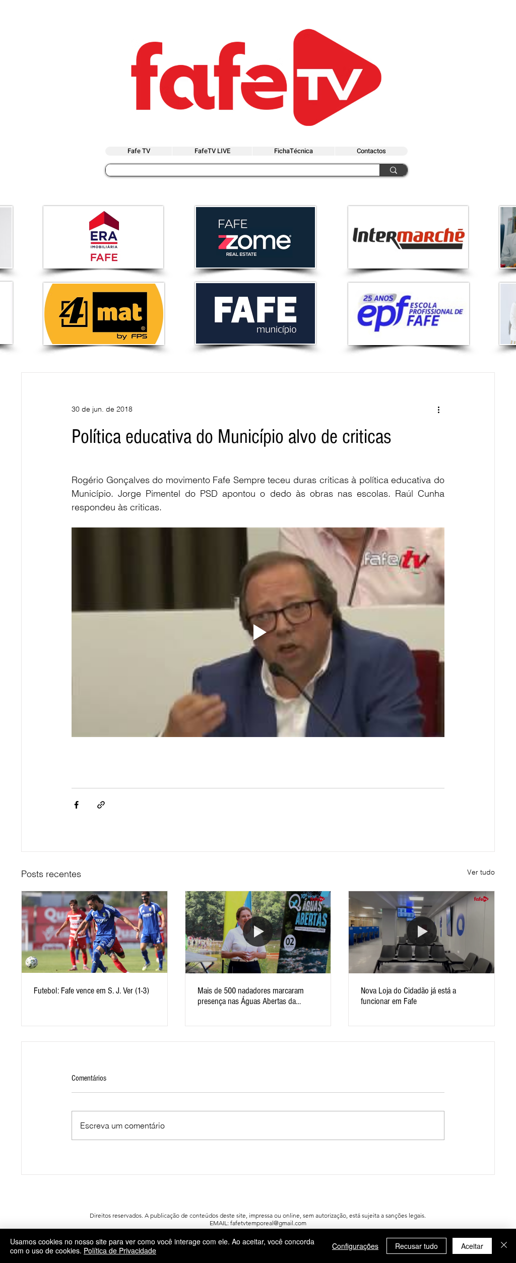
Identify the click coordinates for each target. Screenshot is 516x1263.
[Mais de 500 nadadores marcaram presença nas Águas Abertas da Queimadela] (258, 932)
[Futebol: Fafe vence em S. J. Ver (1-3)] (94, 932)
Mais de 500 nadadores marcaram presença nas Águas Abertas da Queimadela (251, 996)
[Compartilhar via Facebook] (76, 805)
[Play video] (258, 632)
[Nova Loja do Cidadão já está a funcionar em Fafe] (421, 932)
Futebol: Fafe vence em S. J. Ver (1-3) (91, 990)
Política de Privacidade (120, 1250)
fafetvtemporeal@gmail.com (268, 1223)
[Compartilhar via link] (101, 805)
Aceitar (472, 1246)
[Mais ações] (438, 409)
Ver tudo (481, 872)
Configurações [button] (355, 1246)
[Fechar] (504, 1246)
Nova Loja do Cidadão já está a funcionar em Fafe (408, 996)
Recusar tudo (416, 1246)
